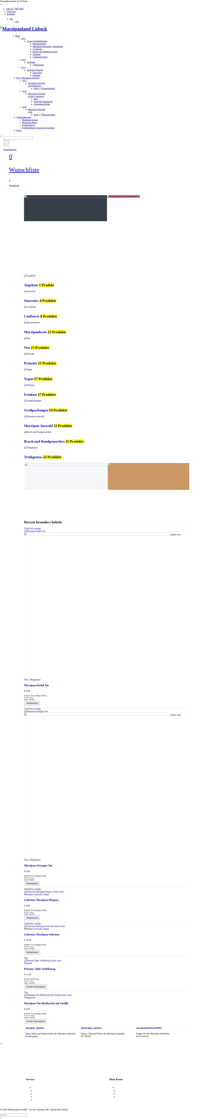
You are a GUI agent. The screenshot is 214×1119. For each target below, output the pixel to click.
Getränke (31, 62)
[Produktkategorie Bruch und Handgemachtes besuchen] (37, 432)
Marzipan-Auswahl (38, 426)
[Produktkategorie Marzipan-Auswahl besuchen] (34, 416)
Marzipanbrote (39, 44)
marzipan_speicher (34, 1028)
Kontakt (10, 14)
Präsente (36, 75)
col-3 (23, 67)
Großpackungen (40, 57)
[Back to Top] (1, 1043)
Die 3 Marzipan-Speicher (27, 78)
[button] (35, 986)
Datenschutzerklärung (44, 1096)
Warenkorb (122, 1090)
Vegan (28, 379)
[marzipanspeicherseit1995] (139, 1019)
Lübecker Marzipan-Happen (41, 899)
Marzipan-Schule (30, 120)
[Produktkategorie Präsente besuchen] (29, 354)
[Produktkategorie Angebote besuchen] (29, 275)
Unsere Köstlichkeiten (37, 41)
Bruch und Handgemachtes (45, 51)
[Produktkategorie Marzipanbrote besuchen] (32, 322)
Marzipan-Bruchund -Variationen (48, 46)
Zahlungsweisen (40, 1087)
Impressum (39, 1099)
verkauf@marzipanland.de (57, 1058)
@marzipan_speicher (91, 1028)
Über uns (11, 11)
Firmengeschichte (42, 104)
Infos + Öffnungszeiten (44, 88)
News (19, 130)
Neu (27, 348)
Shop (17, 36)
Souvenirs (37, 72)
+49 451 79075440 (14, 9)
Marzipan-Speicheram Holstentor (36, 84)
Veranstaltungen (23, 117)
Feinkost (36, 54)
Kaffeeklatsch (28, 125)
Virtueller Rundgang (43, 101)
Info (36, 99)
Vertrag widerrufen (126, 1096)
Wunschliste (122, 1093)
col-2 (23, 59)
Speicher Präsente (35, 70)
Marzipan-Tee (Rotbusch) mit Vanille (46, 1003)
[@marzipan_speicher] (84, 1019)
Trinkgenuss (38, 65)
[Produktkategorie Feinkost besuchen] (29, 385)
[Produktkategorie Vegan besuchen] (28, 369)
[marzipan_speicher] (29, 1019)
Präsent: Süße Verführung (39, 968)
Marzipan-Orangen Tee (38, 865)
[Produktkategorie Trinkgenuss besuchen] (31, 447)
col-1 (23, 38)
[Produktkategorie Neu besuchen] (27, 338)
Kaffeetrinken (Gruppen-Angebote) (38, 128)
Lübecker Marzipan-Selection (41, 934)
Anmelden (120, 1087)
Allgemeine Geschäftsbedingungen (52, 1093)
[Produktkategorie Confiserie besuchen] (30, 307)
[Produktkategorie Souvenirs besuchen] (30, 291)
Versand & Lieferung (43, 1090)
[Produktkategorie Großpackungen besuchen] (32, 400)
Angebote (31, 285)
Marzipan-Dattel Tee (36, 685)
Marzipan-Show (29, 122)
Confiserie (37, 49)
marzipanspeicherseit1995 (149, 1028)
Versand (31, 699)
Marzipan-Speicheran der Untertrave (36, 95)
